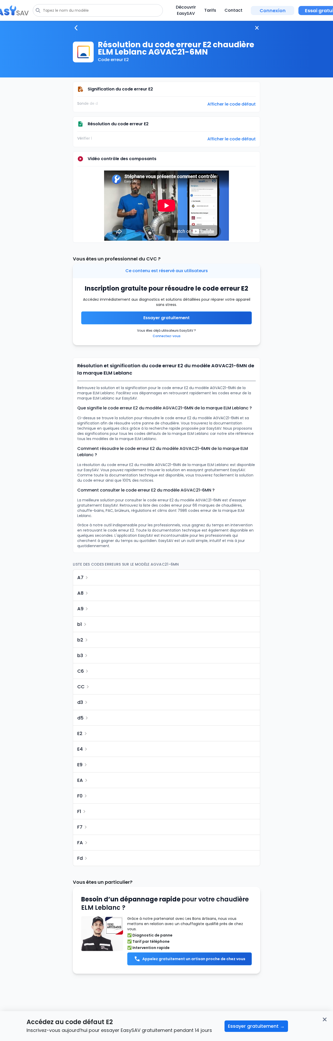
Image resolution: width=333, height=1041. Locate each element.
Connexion (273, 10)
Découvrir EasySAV (186, 10)
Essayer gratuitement (166, 318)
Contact (233, 10)
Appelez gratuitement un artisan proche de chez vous (193, 958)
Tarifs (210, 10)
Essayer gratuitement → (256, 1026)
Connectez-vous (167, 336)
